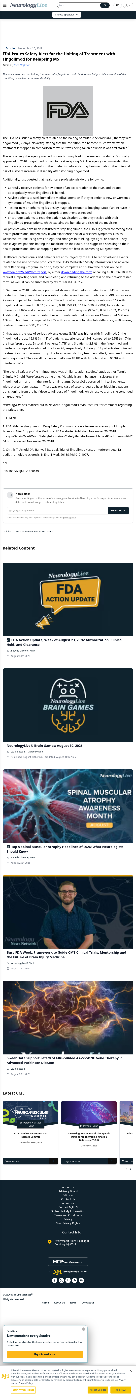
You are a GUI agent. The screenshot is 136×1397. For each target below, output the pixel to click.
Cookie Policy (26, 1383)
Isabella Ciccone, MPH (22, 650)
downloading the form (76, 272)
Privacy (68, 1219)
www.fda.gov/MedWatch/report (24, 272)
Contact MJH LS (68, 1207)
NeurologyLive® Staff (22, 963)
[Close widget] (83, 1329)
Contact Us (68, 1199)
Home (45, 1302)
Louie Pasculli (18, 1068)
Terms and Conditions (68, 1215)
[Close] (130, 1370)
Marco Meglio (35, 751)
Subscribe (116, 510)
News (73, 1302)
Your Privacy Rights (68, 1223)
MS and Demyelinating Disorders (34, 531)
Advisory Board (68, 1191)
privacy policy (69, 517)
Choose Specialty (64, 14)
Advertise (68, 1203)
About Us (68, 1187)
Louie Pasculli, (18, 751)
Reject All (121, 1389)
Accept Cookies (98, 1389)
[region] (68, 1381)
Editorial (68, 1195)
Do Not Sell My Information (68, 1211)
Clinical (8, 531)
